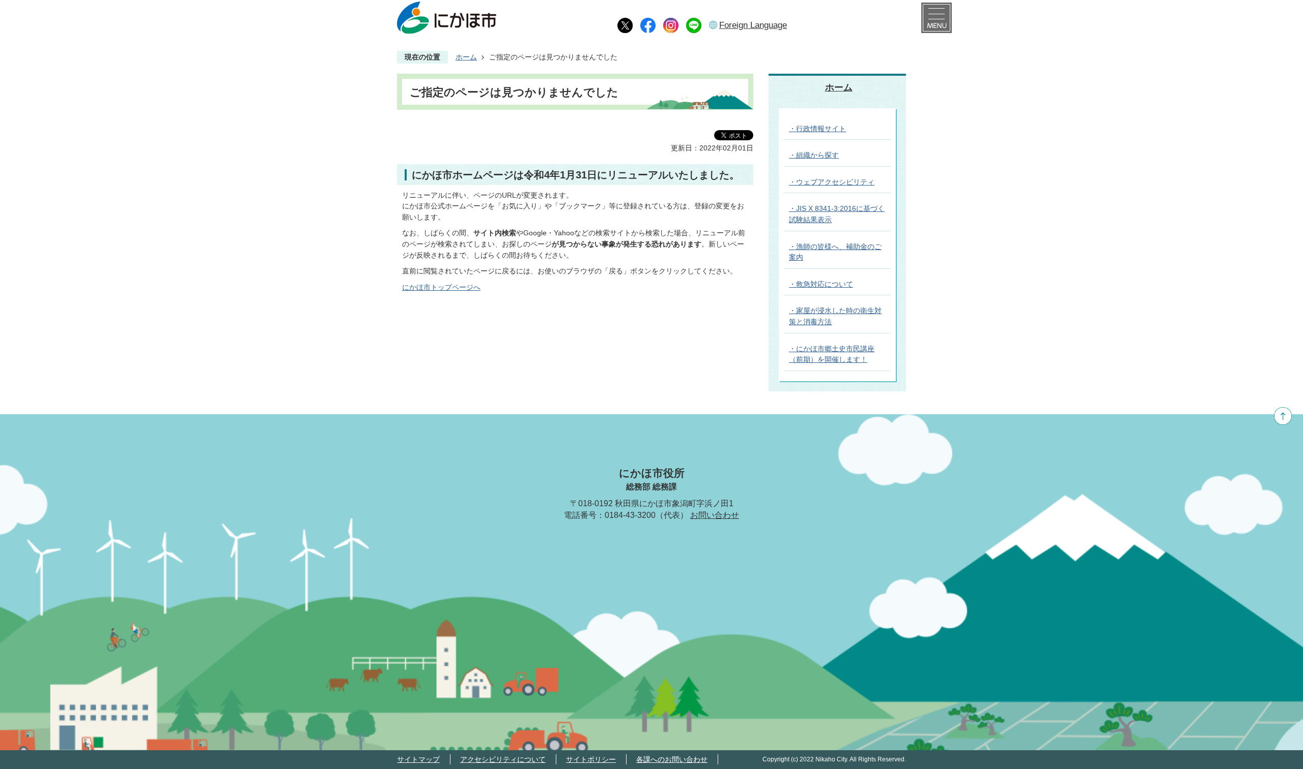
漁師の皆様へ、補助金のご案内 (835, 252)
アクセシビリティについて (503, 759)
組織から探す (817, 155)
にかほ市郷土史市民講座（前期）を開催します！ (831, 354)
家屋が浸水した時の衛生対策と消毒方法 (835, 316)
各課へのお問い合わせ (671, 759)
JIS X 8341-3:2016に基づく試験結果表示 (837, 214)
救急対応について (824, 284)
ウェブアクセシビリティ (835, 182)
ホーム (466, 57)
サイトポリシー (591, 759)
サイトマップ (418, 759)
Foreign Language (753, 25)
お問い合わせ (714, 515)
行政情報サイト (821, 129)
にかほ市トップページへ (441, 287)
